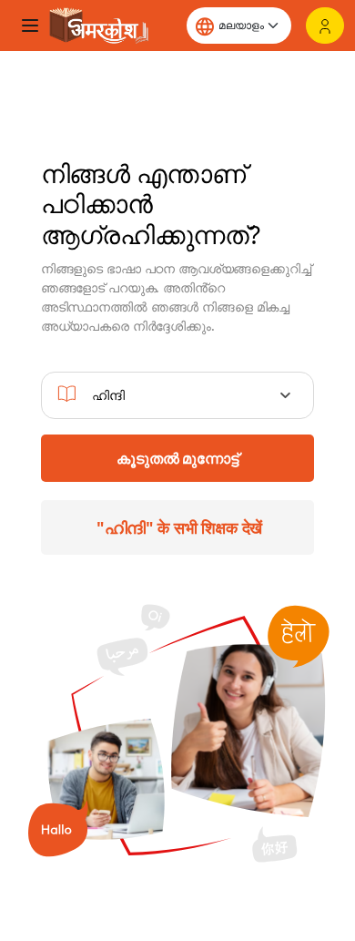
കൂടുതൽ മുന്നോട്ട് (177, 458)
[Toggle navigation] (30, 25)
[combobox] (178, 395)
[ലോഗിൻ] (325, 25)
